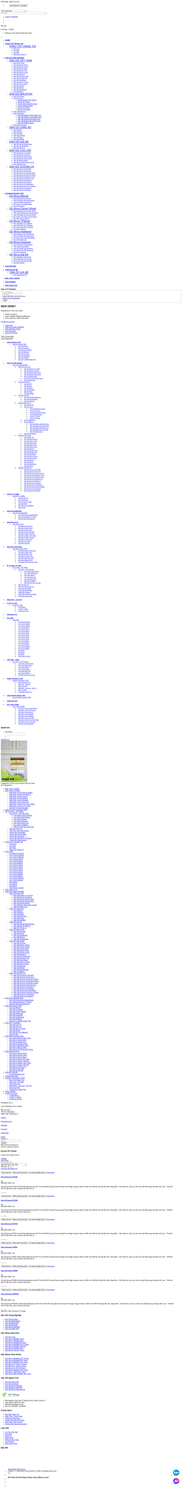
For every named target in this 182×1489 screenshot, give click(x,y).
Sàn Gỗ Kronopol (19, 135)
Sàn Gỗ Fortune (18, 96)
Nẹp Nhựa (21, 652)
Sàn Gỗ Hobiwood (23, 352)
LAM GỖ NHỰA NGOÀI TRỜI (21, 697)
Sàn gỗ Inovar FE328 (9, 1200)
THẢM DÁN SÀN (11, 1076)
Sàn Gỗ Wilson (18, 91)
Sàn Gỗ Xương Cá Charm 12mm (24, 173)
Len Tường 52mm (23, 629)
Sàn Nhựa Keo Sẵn (24, 541)
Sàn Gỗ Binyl (17, 131)
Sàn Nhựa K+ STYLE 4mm (15, 1368)
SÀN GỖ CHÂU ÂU (20, 127)
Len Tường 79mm (23, 639)
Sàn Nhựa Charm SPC (25, 552)
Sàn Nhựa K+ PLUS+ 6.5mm (16, 1364)
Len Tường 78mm (23, 637)
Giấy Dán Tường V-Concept (26, 722)
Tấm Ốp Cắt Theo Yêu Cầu (32, 583)
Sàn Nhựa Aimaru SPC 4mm (27, 551)
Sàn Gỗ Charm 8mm (20, 68)
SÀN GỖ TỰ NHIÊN (18, 496)
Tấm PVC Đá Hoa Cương (26, 586)
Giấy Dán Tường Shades (26, 716)
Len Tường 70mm (23, 633)
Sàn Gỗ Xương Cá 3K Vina (22, 171)
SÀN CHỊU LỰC (11, 890)
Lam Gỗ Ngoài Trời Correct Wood (24, 215)
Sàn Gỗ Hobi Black (19, 80)
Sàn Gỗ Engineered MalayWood (28, 515)
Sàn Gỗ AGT (17, 130)
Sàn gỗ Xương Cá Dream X (22, 180)
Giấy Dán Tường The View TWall (28, 720)
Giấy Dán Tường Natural (25, 714)
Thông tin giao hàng (12, 1418)
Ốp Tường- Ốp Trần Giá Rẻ (22, 261)
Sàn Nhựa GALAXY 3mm (14, 1350)
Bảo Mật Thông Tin (12, 1414)
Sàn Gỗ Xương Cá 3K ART (22, 169)
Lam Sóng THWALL (30, 581)
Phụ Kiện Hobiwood (20, 240)
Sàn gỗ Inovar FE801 (9, 1247)
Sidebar (4, 1159)
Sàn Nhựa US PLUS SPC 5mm (27, 562)
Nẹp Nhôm (21, 650)
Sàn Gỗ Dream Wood (20, 160)
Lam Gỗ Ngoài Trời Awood (22, 202)
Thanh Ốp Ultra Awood (25, 596)
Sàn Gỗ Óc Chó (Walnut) (25, 505)
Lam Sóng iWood (29, 575)
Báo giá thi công (11, 1443)
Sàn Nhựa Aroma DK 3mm (26, 532)
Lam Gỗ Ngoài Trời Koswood (23, 248)
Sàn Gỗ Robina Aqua (26, 123)
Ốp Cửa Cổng (22, 690)
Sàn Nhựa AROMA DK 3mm (15, 1343)
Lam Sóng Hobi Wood (30, 573)
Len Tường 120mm (24, 624)
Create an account (8, 322)
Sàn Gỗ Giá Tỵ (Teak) (25, 502)
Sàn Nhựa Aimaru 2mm (25, 526)
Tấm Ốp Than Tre (23, 585)
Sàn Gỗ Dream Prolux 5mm (22, 156)
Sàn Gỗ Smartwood (20, 125)
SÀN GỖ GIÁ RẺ (19, 141)
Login (7, 17)
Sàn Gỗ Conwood (23, 348)
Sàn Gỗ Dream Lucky (20, 72)
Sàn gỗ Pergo (18, 137)
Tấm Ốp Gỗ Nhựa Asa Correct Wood (25, 213)
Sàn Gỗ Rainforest (19, 111)
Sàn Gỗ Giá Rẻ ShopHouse (22, 144)
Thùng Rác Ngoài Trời (25, 692)
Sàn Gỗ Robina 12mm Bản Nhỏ (29, 117)
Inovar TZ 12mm (24, 108)
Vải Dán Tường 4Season (25, 724)
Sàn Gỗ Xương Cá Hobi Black (23, 184)
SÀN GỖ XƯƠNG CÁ (21, 166)
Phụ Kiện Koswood (19, 252)
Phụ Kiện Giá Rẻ (19, 263)
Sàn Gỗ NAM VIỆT (12, 1329)
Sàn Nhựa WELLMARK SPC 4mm (18, 1374)
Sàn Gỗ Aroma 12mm (20, 65)
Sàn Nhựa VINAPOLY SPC (15, 1372)
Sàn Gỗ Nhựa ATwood (13, 1386)
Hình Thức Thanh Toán (13, 1416)
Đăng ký (8, 1436)
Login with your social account (14, 296)
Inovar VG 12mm (24, 109)
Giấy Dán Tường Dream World (27, 708)
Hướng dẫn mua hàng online (16, 1424)
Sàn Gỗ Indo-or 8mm (20, 84)
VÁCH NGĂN (10, 1091)
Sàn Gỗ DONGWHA (12, 1321)
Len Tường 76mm (23, 635)
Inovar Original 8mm (25, 106)
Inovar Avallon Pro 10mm (27, 100)
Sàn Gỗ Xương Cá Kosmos (22, 188)
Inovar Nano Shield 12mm (27, 104)
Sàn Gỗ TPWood (23, 357)
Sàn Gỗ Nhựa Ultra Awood (15, 1389)
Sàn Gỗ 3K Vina (18, 63)
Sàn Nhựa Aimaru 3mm (25, 528)
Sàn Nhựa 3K (10, 1337)
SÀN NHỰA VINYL (18, 524)
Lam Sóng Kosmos (30, 577)
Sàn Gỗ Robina (18, 113)
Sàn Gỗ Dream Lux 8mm (21, 155)
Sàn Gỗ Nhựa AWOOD (13, 1388)
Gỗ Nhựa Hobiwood (20, 231)
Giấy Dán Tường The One (26, 718)
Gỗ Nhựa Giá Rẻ (18, 254)
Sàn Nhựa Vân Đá (23, 543)
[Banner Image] (14, 781)
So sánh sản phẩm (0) (9, 1169)
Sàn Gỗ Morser (18, 88)
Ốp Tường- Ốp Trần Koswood (23, 250)
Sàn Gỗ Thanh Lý (19, 148)
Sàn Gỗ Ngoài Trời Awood (22, 198)
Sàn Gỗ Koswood (23, 354)
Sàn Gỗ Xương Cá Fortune (22, 182)
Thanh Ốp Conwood (24, 592)
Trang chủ (9, 325)
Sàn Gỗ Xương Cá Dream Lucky (24, 177)
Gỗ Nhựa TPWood (19, 221)
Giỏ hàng (8, 1434)
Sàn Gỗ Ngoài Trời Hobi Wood (23, 234)
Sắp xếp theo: (6, 1165)
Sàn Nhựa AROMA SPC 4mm (16, 1360)
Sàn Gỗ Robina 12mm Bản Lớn (29, 115)
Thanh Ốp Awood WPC (25, 590)
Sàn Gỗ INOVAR (11, 1325)
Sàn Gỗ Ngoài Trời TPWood (22, 223)
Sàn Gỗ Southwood (24, 356)
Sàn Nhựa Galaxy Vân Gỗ (26, 534)
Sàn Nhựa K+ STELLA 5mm (16, 1366)
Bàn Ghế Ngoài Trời (24, 682)
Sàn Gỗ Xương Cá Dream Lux (23, 178)
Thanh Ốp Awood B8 (24, 588)
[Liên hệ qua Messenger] (176, 1481)
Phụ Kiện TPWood (19, 229)
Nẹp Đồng (21, 654)
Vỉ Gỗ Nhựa (21, 607)
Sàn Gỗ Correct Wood (25, 350)
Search (4, 1143)
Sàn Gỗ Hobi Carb (19, 164)
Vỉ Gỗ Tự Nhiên (23, 609)
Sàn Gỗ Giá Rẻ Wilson (20, 146)
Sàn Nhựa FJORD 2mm (14, 1348)
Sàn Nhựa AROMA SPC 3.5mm (17, 1358)
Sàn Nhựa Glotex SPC (25, 554)
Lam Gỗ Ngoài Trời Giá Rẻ (22, 259)
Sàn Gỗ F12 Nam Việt (20, 76)
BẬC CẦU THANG (12, 789)
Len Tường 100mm (24, 647)
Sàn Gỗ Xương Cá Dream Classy (24, 175)
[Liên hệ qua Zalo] (176, 1473)
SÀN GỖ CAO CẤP (20, 150)
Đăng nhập (9, 1438)
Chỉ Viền (16, 52)
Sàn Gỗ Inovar (18, 98)
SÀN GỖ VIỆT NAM (20, 60)
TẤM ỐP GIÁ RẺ (18, 272)
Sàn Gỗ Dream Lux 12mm (22, 153)
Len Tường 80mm (23, 641)
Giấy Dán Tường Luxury (25, 712)
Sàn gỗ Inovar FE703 (9, 1224)
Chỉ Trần (16, 50)
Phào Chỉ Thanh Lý (19, 54)
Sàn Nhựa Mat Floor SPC (26, 558)
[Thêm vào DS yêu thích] (4, 1192)
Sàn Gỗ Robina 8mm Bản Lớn (29, 119)
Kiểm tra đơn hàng (12, 1440)
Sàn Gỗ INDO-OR (11, 1323)
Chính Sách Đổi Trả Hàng (14, 1420)
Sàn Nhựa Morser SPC (25, 560)
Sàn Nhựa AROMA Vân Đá (15, 1346)
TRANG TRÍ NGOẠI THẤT (20, 680)
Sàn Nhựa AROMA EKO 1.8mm (17, 1345)
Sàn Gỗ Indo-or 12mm (20, 82)
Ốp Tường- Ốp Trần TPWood (23, 227)
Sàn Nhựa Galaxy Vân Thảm (27, 536)
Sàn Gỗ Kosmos (18, 86)
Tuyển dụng (9, 1442)
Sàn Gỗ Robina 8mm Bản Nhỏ (29, 121)
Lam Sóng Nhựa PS (20, 275)
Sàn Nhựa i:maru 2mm (25, 539)
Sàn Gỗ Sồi (21, 507)
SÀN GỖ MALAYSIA (20, 93)
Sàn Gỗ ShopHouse (20, 89)
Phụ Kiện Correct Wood (21, 218)
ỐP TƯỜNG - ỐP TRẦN (19, 567)
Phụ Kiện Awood (18, 206)
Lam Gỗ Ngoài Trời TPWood (22, 225)
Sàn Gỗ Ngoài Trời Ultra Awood (23, 200)
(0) (2, 1181)
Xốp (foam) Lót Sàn (24, 656)
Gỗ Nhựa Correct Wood (22, 208)
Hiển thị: (4, 1167)
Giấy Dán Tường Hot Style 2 (27, 710)
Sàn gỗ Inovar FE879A (10, 1294)
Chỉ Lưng (16, 49)
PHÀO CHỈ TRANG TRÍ (22, 46)
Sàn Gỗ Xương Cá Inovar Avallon (24, 186)
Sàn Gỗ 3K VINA (11, 1319)
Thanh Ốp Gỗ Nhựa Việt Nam (27, 594)
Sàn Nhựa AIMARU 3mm (14, 1339)
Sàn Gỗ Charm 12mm (20, 67)
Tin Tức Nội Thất (11, 1432)
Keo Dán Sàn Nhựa (24, 622)
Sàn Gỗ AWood (23, 346)
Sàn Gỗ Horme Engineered (26, 519)
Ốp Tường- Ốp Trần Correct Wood (25, 217)
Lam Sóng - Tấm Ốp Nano (26, 569)
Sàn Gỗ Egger (18, 133)
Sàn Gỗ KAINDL (18, 139)
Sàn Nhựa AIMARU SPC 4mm (16, 1370)
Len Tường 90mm (23, 643)
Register (15, 17)
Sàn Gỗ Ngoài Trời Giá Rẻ (22, 257)
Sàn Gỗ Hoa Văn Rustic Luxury (23, 162)
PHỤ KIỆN (15, 620)
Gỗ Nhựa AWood (18, 196)
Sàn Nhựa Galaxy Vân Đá (26, 537)
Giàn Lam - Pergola (24, 684)
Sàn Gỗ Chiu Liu (23, 500)
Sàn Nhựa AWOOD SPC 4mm (16, 1362)
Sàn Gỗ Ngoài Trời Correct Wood (24, 211)
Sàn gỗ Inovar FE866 (9, 1271)
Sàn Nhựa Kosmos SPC (25, 556)
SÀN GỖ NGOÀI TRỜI (19, 344)
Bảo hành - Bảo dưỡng (13, 1422)
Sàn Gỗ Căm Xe (23, 498)
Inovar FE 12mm (24, 102)
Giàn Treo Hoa (22, 686)
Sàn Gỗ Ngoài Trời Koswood (22, 244)
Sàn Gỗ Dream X (19, 74)
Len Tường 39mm (23, 648)
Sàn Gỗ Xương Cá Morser (22, 190)
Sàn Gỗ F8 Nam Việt (20, 78)
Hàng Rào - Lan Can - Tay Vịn (27, 688)
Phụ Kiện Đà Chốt (12, 1382)
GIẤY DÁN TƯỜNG (18, 706)
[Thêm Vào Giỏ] (2, 1192)
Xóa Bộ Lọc (5, 739)
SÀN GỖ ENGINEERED (19, 513)
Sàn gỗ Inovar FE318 (9, 1177)
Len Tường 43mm (23, 628)
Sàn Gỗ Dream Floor (20, 70)
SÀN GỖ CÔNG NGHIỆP (14, 327)
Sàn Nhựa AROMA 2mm (14, 1341)
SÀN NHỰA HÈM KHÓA (19, 549)
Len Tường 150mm (24, 626)
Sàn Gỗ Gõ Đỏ (22, 504)
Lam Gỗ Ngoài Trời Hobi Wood (23, 236)
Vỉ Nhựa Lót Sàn (23, 611)
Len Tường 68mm (23, 631)
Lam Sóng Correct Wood (31, 571)
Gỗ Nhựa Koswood (20, 242)
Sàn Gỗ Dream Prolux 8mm (22, 158)
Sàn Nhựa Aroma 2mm (25, 530)
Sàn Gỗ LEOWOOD (12, 1327)
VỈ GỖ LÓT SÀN (17, 605)
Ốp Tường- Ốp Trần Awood (22, 204)
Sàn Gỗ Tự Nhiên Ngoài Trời (27, 359)
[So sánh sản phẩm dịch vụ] (6, 1192)
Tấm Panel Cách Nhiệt (21, 246)
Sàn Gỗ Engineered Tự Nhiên (27, 517)
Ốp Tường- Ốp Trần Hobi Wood (24, 238)
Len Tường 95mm (23, 645)
